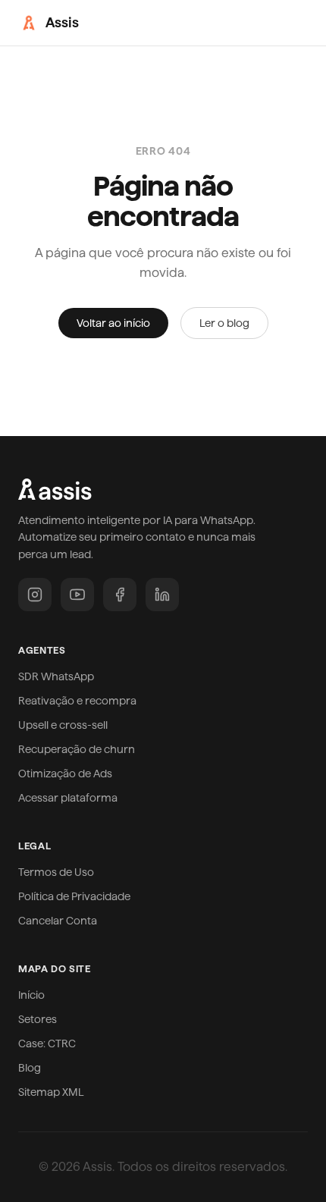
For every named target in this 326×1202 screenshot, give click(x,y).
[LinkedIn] (162, 594)
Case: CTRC (47, 1043)
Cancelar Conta (57, 921)
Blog (29, 1068)
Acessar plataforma (68, 798)
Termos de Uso (56, 872)
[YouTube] (77, 594)
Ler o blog (224, 323)
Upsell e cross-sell (63, 725)
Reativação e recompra (77, 701)
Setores (37, 1019)
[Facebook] (119, 594)
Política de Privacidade (74, 896)
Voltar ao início (113, 323)
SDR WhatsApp (56, 676)
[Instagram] (35, 594)
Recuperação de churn (76, 749)
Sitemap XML (51, 1092)
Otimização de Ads (65, 773)
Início (31, 995)
